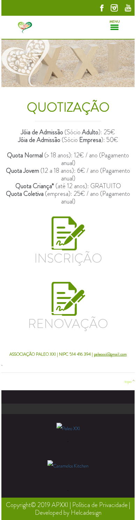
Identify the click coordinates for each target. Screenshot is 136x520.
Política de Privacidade (100, 505)
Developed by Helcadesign (68, 512)
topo (127, 381)
